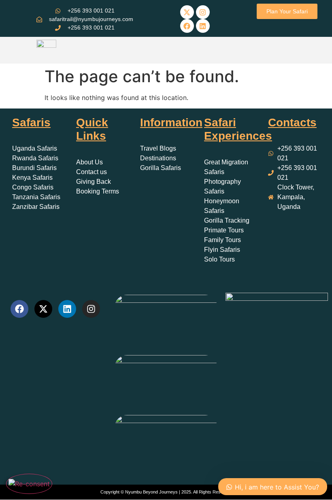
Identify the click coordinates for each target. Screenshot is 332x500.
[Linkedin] (203, 26)
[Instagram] (203, 12)
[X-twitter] (187, 12)
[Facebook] (187, 26)
